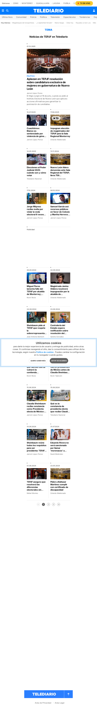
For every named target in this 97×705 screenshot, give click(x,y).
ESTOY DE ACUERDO (59, 361)
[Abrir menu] (3, 10)
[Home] (48, 10)
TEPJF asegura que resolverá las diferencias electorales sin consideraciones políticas (36, 488)
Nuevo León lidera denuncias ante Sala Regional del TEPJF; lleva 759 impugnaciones (60, 172)
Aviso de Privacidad (43, 703)
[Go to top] (68, 694)
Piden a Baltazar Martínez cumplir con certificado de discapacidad (59, 486)
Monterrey (27, 3)
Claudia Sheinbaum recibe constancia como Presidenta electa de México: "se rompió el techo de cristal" (36, 410)
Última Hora (7, 17)
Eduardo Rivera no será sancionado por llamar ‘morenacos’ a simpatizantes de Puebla (59, 449)
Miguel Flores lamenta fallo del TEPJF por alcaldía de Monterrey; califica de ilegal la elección (35, 293)
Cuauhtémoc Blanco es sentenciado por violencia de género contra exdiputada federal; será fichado (36, 136)
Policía (33, 17)
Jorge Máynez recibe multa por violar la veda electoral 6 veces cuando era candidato (35, 213)
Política (43, 17)
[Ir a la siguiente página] (58, 504)
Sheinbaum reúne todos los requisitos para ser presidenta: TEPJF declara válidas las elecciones (36, 449)
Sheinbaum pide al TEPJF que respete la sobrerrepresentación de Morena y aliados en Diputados (36, 333)
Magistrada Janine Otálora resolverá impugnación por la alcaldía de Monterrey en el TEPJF (59, 293)
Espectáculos (70, 17)
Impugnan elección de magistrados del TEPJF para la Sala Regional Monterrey (60, 132)
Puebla (66, 3)
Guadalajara (42, 3)
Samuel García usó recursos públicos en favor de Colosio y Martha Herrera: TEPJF (60, 211)
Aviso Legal (59, 703)
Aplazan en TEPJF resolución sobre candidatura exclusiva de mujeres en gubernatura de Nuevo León (48, 83)
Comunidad (21, 17)
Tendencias (84, 17)
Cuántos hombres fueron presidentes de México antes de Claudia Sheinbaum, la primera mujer (60, 369)
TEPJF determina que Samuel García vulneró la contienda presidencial (36, 369)
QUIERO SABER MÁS (38, 361)
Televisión (55, 17)
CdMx (15, 3)
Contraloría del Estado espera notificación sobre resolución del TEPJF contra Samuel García (59, 332)
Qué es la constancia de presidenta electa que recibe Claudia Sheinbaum (59, 408)
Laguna (56, 3)
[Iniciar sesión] (94, 10)
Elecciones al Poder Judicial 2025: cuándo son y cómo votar (36, 171)
